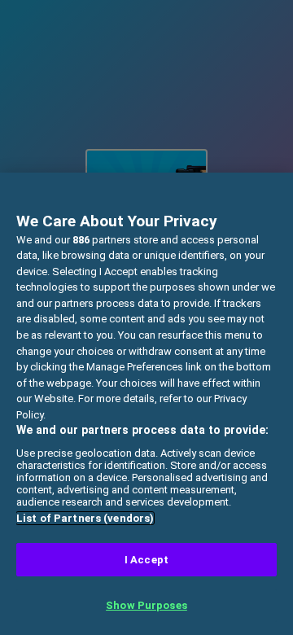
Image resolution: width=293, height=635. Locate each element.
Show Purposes (146, 605)
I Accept (146, 560)
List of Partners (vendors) (85, 518)
